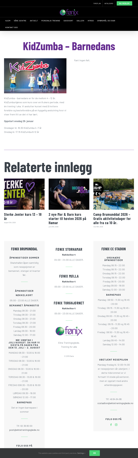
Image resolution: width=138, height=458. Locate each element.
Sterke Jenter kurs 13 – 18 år (23, 216)
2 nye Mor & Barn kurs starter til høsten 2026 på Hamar (67, 218)
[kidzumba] (35, 59)
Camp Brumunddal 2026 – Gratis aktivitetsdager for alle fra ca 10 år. (112, 218)
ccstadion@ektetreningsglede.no (113, 403)
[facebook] (111, 424)
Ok (94, 453)
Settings (80, 453)
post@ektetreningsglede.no (24, 429)
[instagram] (116, 424)
